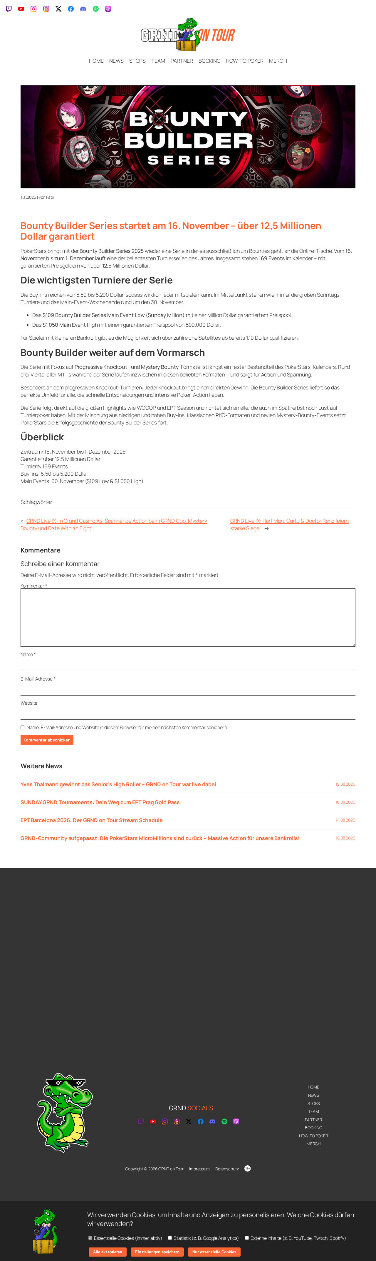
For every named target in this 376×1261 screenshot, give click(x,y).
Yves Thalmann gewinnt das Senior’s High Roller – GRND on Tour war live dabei (118, 784)
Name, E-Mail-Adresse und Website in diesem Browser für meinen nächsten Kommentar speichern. (127, 727)
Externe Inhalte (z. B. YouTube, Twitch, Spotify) (298, 1238)
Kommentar (34, 586)
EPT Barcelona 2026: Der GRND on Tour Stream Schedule (92, 820)
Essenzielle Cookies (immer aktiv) (127, 1238)
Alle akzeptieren (107, 1252)
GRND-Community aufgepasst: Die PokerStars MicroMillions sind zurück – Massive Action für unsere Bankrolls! (160, 838)
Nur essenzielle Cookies (214, 1252)
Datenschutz (227, 1169)
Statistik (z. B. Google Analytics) (206, 1238)
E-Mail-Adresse (38, 678)
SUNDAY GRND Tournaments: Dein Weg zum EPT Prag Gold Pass (100, 802)
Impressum (199, 1169)
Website (29, 703)
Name (28, 654)
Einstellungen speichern (157, 1252)
